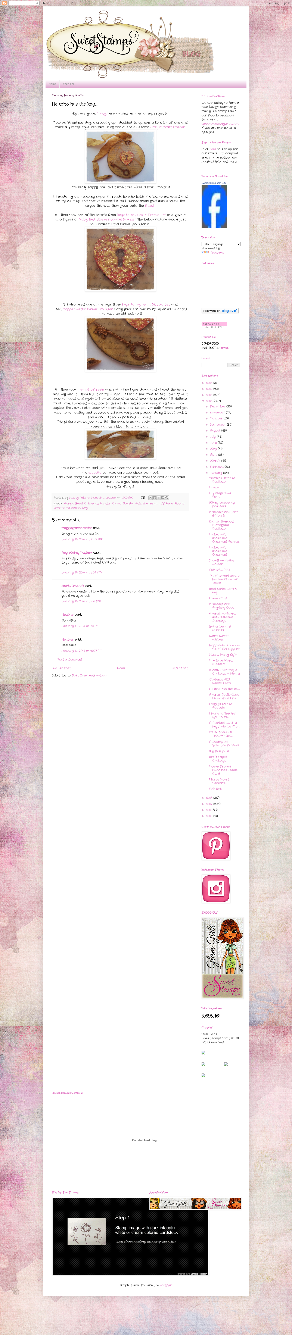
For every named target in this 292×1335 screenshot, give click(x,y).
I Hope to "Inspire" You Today (222, 715)
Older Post (180, 668)
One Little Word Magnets (221, 662)
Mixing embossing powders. (222, 504)
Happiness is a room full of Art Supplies (224, 647)
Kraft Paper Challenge (218, 759)
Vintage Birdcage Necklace (222, 480)
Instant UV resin (91, 389)
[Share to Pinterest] (167, 497)
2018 (209, 383)
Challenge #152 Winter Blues (220, 681)
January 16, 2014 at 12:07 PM (82, 626)
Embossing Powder (97, 504)
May (214, 449)
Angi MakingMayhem (77, 553)
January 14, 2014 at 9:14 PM (81, 601)
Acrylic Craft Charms (168, 127)
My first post (219, 751)
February (217, 467)
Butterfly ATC (219, 570)
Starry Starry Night (223, 655)
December (218, 406)
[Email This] (150, 497)
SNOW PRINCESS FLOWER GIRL (221, 734)
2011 (209, 810)
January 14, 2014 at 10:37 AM (82, 539)
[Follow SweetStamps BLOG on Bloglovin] (220, 313)
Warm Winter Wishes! (219, 638)
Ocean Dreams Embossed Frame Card (223, 770)
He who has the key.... (224, 689)
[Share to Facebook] (163, 497)
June (214, 443)
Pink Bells (215, 789)
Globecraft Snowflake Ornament (218, 551)
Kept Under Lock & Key (223, 591)
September (218, 424)
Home (52, 84)
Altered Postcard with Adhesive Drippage (222, 617)
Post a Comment (69, 659)
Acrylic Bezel (73, 504)
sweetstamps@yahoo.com (220, 124)
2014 (210, 401)
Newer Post (62, 668)
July (213, 436)
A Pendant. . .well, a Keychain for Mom (224, 725)
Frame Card (218, 598)
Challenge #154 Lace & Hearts (223, 514)
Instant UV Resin (161, 504)
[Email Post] (143, 498)
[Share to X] (158, 497)
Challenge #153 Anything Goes (221, 606)
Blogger (166, 1285)
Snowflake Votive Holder (221, 562)
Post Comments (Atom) (89, 675)
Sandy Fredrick (73, 586)
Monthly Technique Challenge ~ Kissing (224, 672)
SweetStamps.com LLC (214, 183)
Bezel (149, 205)
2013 (209, 798)
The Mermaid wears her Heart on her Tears (224, 579)
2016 (209, 389)
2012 (209, 804)
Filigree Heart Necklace (219, 781)
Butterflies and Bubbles (220, 628)
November (218, 412)
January (216, 473)
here (212, 149)
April (214, 455)
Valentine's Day (77, 508)
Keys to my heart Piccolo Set (146, 304)
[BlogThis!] (154, 497)
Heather (68, 615)
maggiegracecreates (77, 528)
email (225, 348)
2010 (209, 816)
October (217, 418)
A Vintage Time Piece (220, 495)
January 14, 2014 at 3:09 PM (82, 572)
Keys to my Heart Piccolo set (141, 215)
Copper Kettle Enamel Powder (88, 309)
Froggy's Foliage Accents (220, 706)
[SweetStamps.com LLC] (214, 227)
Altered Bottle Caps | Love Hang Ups (224, 696)
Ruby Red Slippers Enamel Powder (107, 219)
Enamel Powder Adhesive (130, 504)
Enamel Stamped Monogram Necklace (221, 525)
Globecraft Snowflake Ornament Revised (224, 538)
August (215, 430)
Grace (214, 487)
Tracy (101, 113)
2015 (209, 395)
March (215, 461)
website (94, 472)
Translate (217, 253)
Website (69, 84)
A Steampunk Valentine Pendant (224, 744)
